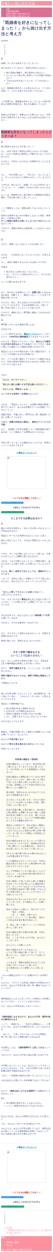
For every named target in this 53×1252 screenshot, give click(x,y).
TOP (8, 9)
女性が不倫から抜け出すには (18, 13)
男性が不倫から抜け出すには (18, 16)
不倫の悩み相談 (12, 11)
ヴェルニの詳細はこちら (12, 503)
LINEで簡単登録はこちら (12, 512)
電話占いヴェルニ (32, 334)
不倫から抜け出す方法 (18, 3)
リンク (9, 1245)
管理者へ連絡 (12, 1242)
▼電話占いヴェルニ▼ (26, 453)
